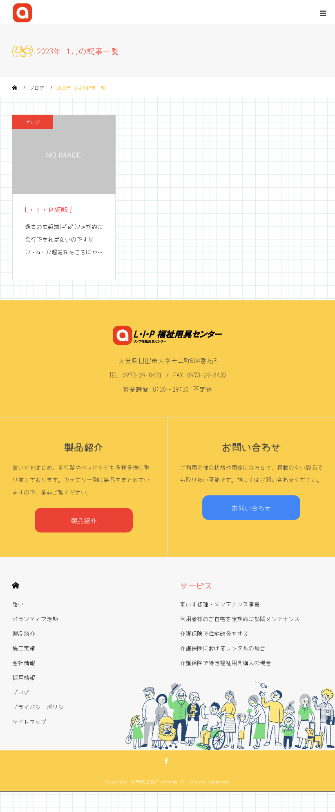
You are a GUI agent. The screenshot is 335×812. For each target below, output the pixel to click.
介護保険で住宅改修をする (214, 633)
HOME (15, 585)
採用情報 (23, 677)
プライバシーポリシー (40, 707)
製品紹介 (84, 520)
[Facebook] (166, 761)
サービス (196, 585)
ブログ (32, 121)
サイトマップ (29, 721)
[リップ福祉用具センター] (22, 12)
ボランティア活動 (35, 619)
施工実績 (23, 648)
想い (18, 604)
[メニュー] (322, 12)
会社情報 (23, 663)
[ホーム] (14, 88)
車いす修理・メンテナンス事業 (220, 604)
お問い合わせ (251, 507)
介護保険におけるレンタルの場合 (223, 648)
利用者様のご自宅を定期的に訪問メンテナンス (240, 619)
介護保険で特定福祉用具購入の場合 (225, 663)
